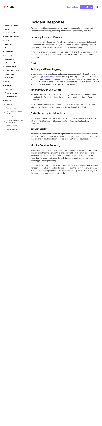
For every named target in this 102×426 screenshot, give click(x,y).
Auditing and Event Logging (45, 69)
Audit (34, 63)
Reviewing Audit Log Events (45, 89)
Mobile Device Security (45, 145)
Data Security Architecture (47, 113)
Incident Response (47, 22)
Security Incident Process (46, 37)
